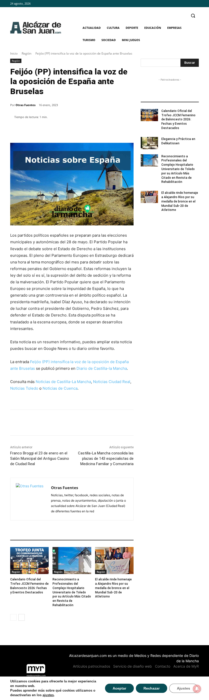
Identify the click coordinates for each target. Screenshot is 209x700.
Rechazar (151, 688)
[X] (196, 4)
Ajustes (183, 688)
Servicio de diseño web (132, 666)
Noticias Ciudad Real (111, 381)
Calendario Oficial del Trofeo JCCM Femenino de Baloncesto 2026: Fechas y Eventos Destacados (178, 119)
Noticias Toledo (24, 388)
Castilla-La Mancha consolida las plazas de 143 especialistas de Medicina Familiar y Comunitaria (106, 458)
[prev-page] (13, 617)
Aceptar (119, 688)
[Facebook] (182, 4)
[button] (193, 16)
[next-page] (21, 617)
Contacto (162, 666)
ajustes (48, 695)
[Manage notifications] (197, 689)
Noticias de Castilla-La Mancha (63, 381)
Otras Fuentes (25, 105)
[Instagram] (189, 4)
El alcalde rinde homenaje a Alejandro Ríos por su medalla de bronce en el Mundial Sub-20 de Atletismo (113, 588)
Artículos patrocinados (91, 666)
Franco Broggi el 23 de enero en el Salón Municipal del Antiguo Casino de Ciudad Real (39, 458)
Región (26, 53)
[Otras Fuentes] (31, 499)
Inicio (14, 53)
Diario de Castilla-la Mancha (101, 368)
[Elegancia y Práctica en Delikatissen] (149, 143)
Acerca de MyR (186, 666)
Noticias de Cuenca (60, 388)
